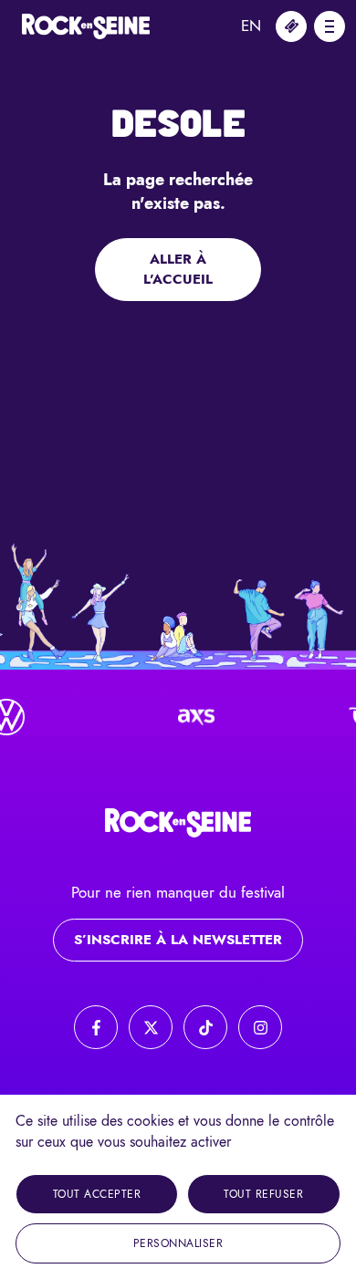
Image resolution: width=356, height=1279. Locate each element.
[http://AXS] (190, 717)
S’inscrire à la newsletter (178, 940)
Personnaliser (178, 1243)
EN (251, 25)
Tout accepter (97, 1194)
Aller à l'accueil (178, 269)
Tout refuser (263, 1194)
